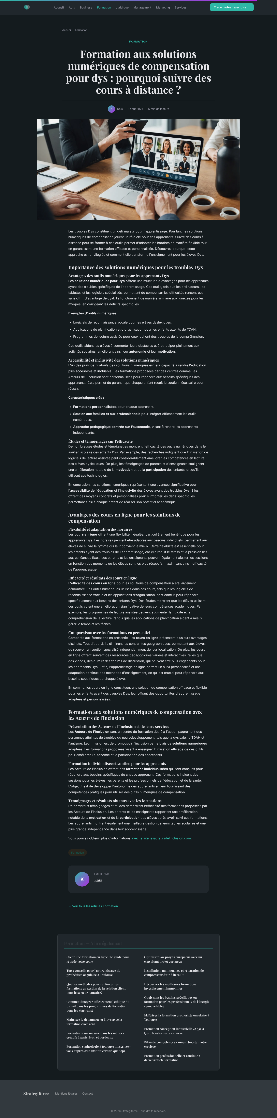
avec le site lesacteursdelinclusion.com (161, 838)
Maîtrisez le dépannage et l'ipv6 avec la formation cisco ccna (94, 1021)
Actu (72, 7)
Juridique (122, 7)
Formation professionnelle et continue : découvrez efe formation (172, 1058)
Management (142, 7)
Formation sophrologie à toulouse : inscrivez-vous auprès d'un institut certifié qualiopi (99, 1048)
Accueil (59, 7)
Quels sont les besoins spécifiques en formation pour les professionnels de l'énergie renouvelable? (176, 1001)
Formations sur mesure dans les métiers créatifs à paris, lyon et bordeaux (95, 1035)
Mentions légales (66, 1093)
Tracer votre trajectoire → (232, 7)
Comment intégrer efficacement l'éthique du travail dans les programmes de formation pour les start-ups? (98, 1006)
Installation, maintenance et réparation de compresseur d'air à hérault (174, 972)
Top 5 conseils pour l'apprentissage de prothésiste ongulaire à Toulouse (93, 972)
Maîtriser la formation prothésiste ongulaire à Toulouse (176, 1017)
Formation (104, 7)
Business (86, 7)
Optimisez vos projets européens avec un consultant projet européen (173, 959)
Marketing (163, 7)
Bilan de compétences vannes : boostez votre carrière (175, 1044)
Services (181, 7)
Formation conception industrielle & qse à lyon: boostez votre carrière (174, 1031)
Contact (87, 1093)
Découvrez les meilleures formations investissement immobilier (170, 986)
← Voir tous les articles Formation (93, 906)
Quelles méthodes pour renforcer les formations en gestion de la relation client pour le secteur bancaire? (96, 988)
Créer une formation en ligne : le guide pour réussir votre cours (98, 959)
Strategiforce (36, 1093)
